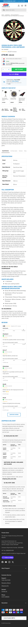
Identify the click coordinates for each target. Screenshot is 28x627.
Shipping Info (5, 586)
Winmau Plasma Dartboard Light (13, 99)
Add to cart (19, 69)
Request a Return (6, 583)
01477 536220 (5, 596)
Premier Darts (7, 623)
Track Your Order (6, 580)
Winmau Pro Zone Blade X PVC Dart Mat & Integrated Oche (22, 100)
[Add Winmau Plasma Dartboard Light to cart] (14, 93)
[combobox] (14, 10)
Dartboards (7, 14)
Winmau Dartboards (15, 14)
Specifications (5, 151)
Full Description (13, 151)
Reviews (21, 151)
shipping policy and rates (9, 478)
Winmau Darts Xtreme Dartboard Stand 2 (5, 99)
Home (3, 14)
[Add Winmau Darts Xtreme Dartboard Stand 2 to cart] (5, 93)
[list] (14, 30)
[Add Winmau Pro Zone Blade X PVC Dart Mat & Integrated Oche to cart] (22, 93)
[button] (22, 5)
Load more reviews (14, 414)
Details (9, 83)
